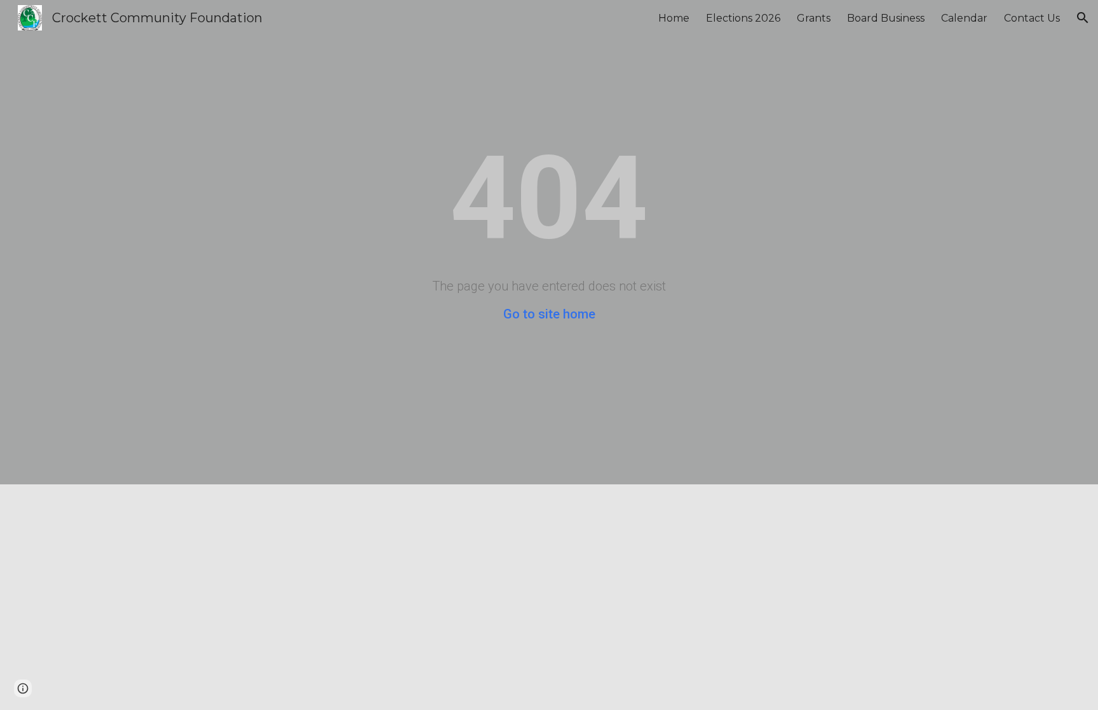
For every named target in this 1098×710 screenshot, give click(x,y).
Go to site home (549, 314)
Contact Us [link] (1032, 18)
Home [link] (673, 18)
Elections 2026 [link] (743, 18)
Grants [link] (813, 18)
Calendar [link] (964, 18)
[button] (1083, 18)
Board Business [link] (886, 18)
